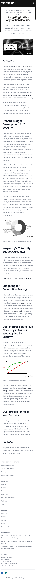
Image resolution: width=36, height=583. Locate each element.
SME (2, 504)
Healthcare (4, 491)
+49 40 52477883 (9, 565)
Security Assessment (7, 465)
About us (4, 513)
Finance (3, 487)
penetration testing (16, 95)
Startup (3, 484)
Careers (3, 517)
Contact (3, 520)
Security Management (7, 468)
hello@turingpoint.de (11, 563)
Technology (4, 501)
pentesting (27, 95)
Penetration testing (17, 311)
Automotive (4, 494)
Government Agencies (7, 497)
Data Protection (6, 527)
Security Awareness (7, 472)
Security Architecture (7, 475)
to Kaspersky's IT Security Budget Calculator (17, 278)
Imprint (3, 523)
